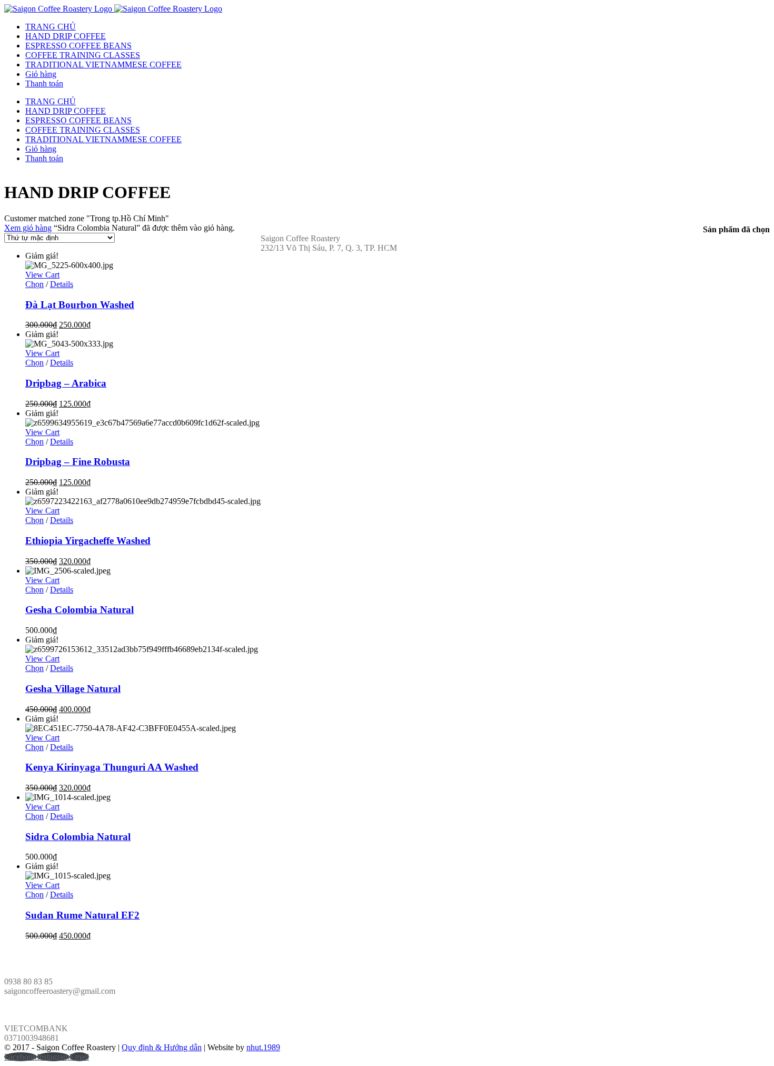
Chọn (34, 284)
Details (61, 284)
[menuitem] (397, 27)
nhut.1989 (263, 1047)
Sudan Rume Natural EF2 (82, 915)
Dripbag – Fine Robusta (77, 461)
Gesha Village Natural (73, 688)
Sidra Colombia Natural (78, 836)
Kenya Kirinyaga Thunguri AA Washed (112, 767)
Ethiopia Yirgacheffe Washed (88, 540)
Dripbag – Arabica (65, 383)
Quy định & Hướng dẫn (162, 1047)
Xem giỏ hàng (28, 227)
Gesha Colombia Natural (79, 609)
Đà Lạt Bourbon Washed (79, 304)
